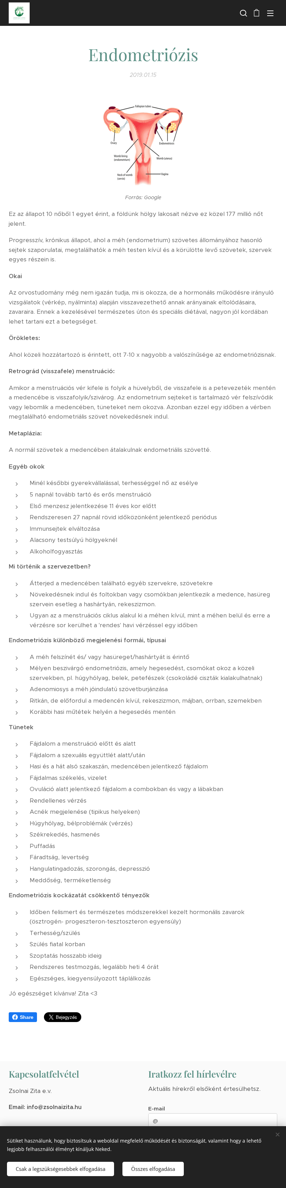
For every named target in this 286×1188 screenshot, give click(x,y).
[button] (243, 13)
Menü (270, 13)
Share (26, 1017)
